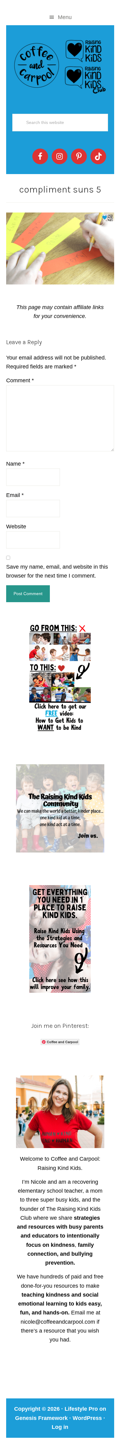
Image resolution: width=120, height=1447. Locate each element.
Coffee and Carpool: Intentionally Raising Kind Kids (60, 65)
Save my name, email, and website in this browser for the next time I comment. (57, 571)
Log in (60, 1427)
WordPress (87, 1418)
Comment (20, 380)
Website (16, 526)
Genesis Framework (41, 1418)
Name (15, 464)
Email (15, 495)
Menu (65, 17)
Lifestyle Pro (81, 1409)
